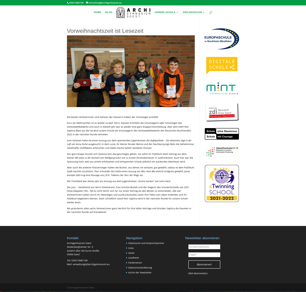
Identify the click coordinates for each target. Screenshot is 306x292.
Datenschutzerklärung (140, 267)
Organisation (192, 12)
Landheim (133, 257)
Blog (109, 12)
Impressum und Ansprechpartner (146, 243)
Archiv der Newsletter (140, 272)
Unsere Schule (165, 12)
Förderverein (135, 262)
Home (97, 12)
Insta (131, 248)
